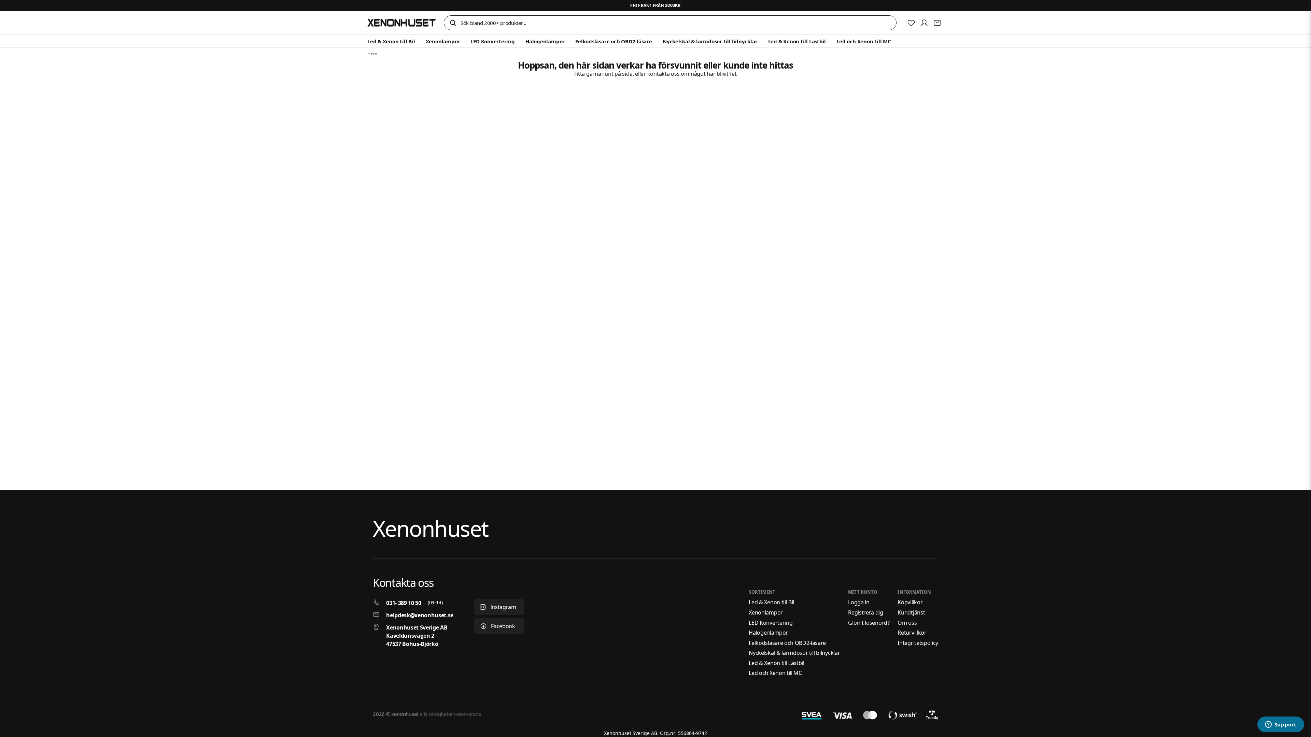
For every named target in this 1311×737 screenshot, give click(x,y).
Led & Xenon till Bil (391, 41)
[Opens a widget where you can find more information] (1280, 725)
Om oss (907, 622)
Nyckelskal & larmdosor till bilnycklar (710, 41)
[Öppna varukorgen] (937, 22)
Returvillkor (912, 632)
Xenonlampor (443, 41)
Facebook (503, 626)
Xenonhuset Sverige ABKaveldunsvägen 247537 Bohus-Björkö (416, 636)
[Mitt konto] (924, 22)
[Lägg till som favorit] (911, 22)
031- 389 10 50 (403, 603)
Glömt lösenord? (868, 622)
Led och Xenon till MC (863, 41)
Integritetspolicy (918, 643)
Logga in (858, 602)
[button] (453, 23)
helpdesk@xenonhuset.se (419, 615)
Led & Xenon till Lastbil (797, 41)
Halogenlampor (545, 41)
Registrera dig (865, 612)
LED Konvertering (492, 41)
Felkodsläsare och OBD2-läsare (613, 41)
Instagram (503, 607)
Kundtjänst (911, 612)
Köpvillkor (910, 602)
